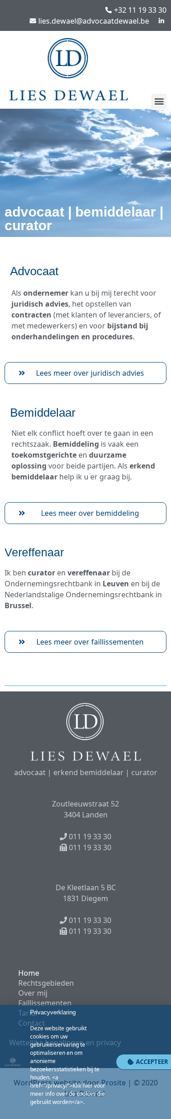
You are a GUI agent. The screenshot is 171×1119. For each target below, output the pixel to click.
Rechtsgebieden (46, 983)
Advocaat (34, 271)
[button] (158, 101)
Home (28, 973)
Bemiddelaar (43, 412)
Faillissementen (45, 1003)
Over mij (32, 993)
